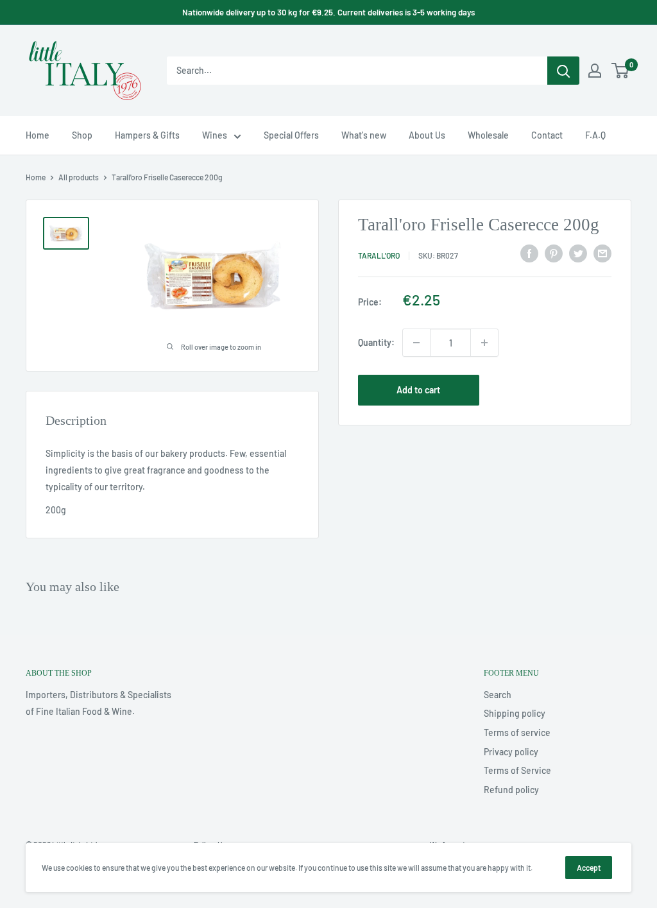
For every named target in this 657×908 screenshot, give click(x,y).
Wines (214, 135)
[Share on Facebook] (529, 253)
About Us (427, 135)
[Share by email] (602, 253)
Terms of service (517, 732)
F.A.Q (595, 135)
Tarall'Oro (379, 255)
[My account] (594, 71)
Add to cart (418, 389)
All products (78, 177)
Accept (589, 867)
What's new (363, 135)
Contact (547, 135)
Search (497, 694)
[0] (621, 70)
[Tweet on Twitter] (578, 253)
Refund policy (511, 789)
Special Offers (291, 135)
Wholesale (488, 135)
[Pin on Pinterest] (554, 253)
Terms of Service (517, 770)
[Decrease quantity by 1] (416, 342)
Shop (82, 135)
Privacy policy (511, 751)
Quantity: (376, 342)
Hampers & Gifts (147, 135)
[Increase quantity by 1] (484, 342)
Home (37, 135)
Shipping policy (514, 713)
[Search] (563, 70)
